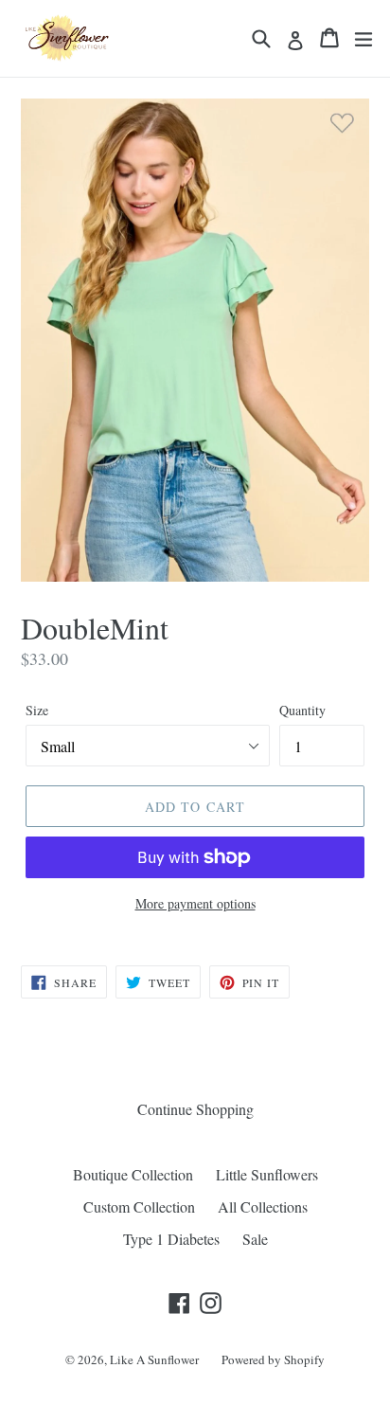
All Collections (263, 1206)
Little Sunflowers (267, 1174)
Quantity (302, 710)
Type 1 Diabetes (171, 1239)
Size (37, 710)
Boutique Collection (133, 1174)
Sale (255, 1239)
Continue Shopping (195, 1109)
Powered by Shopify (273, 1359)
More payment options (195, 903)
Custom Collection (139, 1206)
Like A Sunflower (154, 1359)
